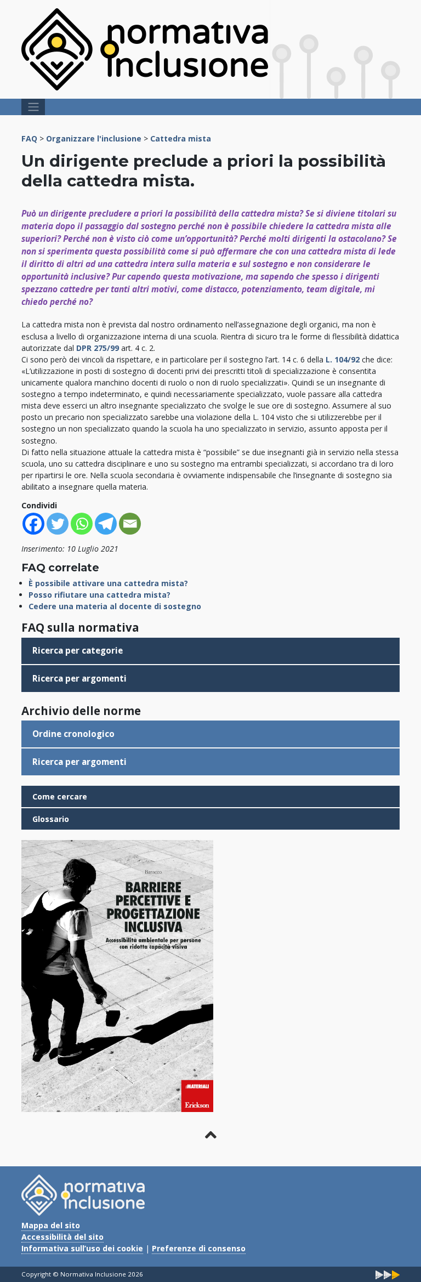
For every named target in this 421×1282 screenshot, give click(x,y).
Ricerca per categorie (77, 650)
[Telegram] (106, 524)
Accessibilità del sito (62, 1237)
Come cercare (59, 796)
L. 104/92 (344, 359)
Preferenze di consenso (199, 1248)
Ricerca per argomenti (79, 678)
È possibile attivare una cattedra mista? (108, 583)
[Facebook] (33, 524)
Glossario (50, 819)
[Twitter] (58, 524)
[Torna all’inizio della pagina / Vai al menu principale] (210, 1135)
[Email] (130, 524)
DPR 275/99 (98, 348)
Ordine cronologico (73, 734)
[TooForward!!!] (388, 1274)
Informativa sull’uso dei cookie (82, 1248)
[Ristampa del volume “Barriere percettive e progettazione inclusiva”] (117, 975)
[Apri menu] (33, 107)
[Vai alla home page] (144, 48)
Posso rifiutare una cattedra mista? (99, 594)
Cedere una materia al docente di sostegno (115, 606)
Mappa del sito (50, 1225)
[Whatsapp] (82, 524)
